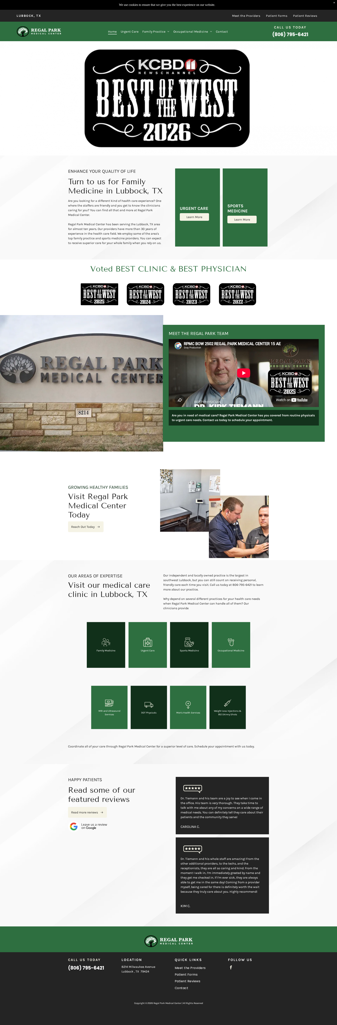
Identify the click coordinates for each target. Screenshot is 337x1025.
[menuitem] (246, 16)
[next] (328, 98)
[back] (8, 98)
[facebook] (231, 967)
